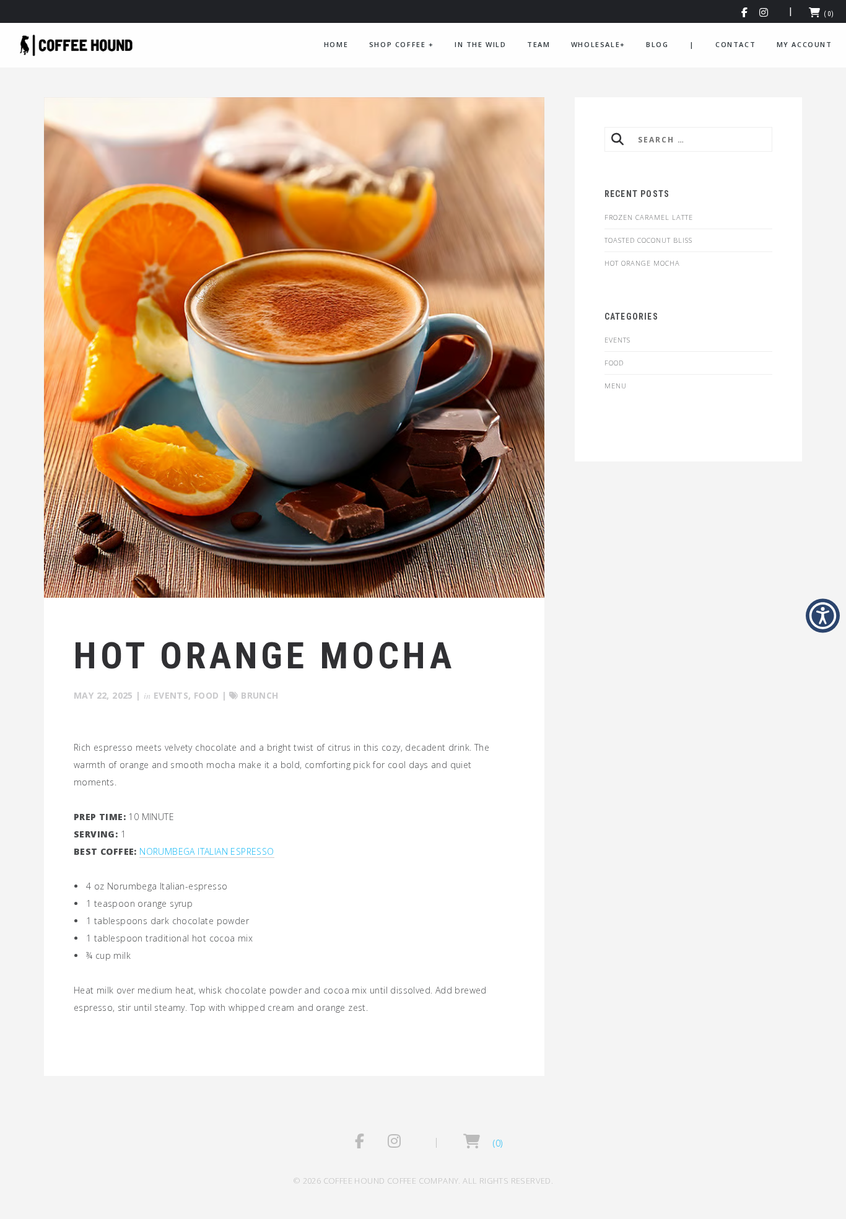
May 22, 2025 (103, 695)
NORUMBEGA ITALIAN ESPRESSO (206, 851)
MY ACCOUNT (804, 44)
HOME (336, 44)
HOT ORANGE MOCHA (642, 263)
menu (615, 385)
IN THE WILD (481, 44)
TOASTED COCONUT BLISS (648, 240)
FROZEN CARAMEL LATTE (648, 217)
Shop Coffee (401, 44)
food (206, 695)
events (171, 695)
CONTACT (735, 44)
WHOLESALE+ (598, 44)
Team (538, 44)
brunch (259, 695)
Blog (657, 44)
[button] (745, 14)
